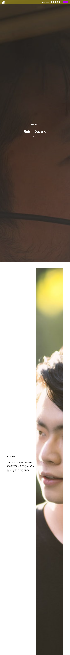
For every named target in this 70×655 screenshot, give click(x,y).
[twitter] (53, 2)
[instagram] (57, 2)
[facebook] (51, 2)
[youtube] (59, 2)
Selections (25, 2)
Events (20, 2)
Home (10, 2)
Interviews (15, 2)
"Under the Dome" (32, 2)
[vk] (55, 2)
